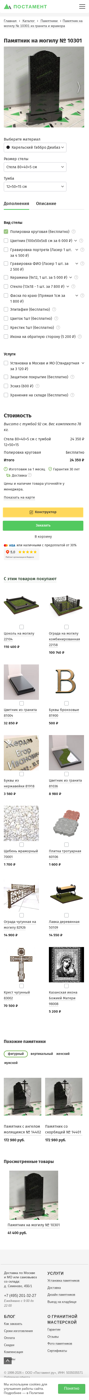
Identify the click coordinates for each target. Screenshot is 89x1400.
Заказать (43, 525)
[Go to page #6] (55, 123)
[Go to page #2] (33, 123)
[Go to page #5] (50, 123)
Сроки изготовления (18, 1331)
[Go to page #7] (61, 123)
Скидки (9, 1345)
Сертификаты (57, 1351)
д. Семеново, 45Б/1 (18, 1286)
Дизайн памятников (61, 1294)
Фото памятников (59, 1343)
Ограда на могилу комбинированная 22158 (64, 639)
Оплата (9, 1338)
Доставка (54, 1287)
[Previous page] (9, 87)
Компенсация (13, 1352)
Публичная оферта (17, 1377)
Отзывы (53, 1336)
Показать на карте (19, 497)
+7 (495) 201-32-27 (20, 1296)
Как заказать (13, 1324)
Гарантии (53, 1329)
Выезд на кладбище (61, 1302)
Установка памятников (63, 1280)
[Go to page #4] (44, 123)
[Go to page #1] (27, 123)
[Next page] (78, 87)
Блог (9, 1317)
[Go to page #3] (38, 123)
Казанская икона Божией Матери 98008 (63, 998)
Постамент (30, 6)
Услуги (55, 1273)
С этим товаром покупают (30, 578)
